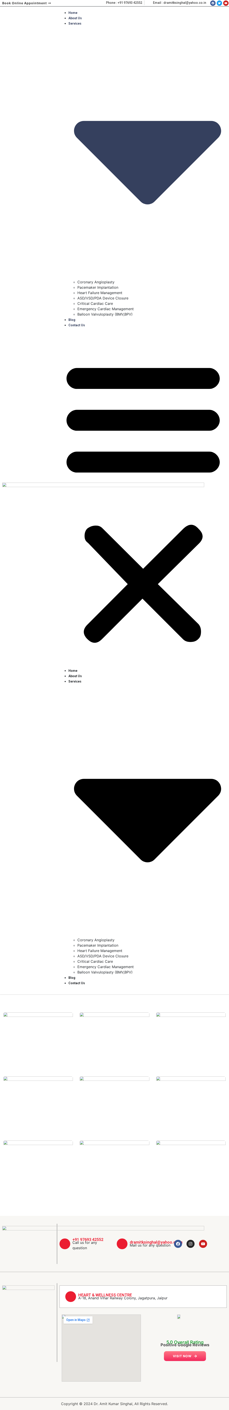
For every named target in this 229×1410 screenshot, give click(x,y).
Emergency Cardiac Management (105, 309)
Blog (71, 320)
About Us (75, 18)
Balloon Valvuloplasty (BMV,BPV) (105, 314)
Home (72, 13)
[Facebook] (178, 1244)
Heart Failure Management (99, 292)
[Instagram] (191, 1244)
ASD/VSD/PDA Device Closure (102, 298)
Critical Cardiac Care (95, 303)
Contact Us (76, 325)
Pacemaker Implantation (97, 287)
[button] (143, 500)
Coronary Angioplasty (95, 282)
